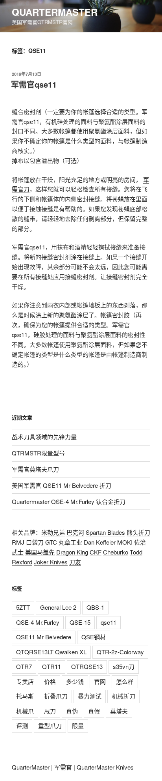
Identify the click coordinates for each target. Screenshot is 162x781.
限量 (78, 725)
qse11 (108, 622)
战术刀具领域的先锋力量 (44, 437)
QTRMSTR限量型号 (38, 453)
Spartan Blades (105, 532)
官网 (100, 681)
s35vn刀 (123, 666)
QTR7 (24, 666)
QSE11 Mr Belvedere (43, 637)
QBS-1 (95, 607)
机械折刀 (123, 696)
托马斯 (25, 696)
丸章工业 (70, 542)
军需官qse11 (34, 84)
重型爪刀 (50, 725)
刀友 (75, 562)
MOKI (125, 542)
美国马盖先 (40, 552)
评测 (22, 725)
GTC (51, 542)
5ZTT (23, 607)
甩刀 (50, 711)
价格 (50, 681)
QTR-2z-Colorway (120, 652)
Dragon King (72, 552)
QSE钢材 (93, 637)
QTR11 (51, 666)
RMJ (18, 542)
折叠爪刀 (56, 696)
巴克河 (75, 532)
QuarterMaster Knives (105, 767)
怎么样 (125, 681)
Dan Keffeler (100, 542)
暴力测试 (89, 696)
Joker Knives (51, 562)
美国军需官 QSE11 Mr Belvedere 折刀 (61, 485)
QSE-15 (80, 622)
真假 (94, 711)
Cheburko (115, 552)
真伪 (72, 711)
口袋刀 (35, 542)
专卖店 (25, 681)
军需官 (63, 767)
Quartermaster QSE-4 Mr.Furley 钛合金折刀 (68, 501)
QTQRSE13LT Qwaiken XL (51, 652)
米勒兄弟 (53, 532)
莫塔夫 (119, 711)
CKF (95, 552)
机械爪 (25, 711)
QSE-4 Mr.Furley (37, 622)
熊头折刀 (138, 532)
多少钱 (75, 681)
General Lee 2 (58, 607)
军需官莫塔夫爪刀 (35, 469)
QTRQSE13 (87, 666)
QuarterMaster (55, 12)
